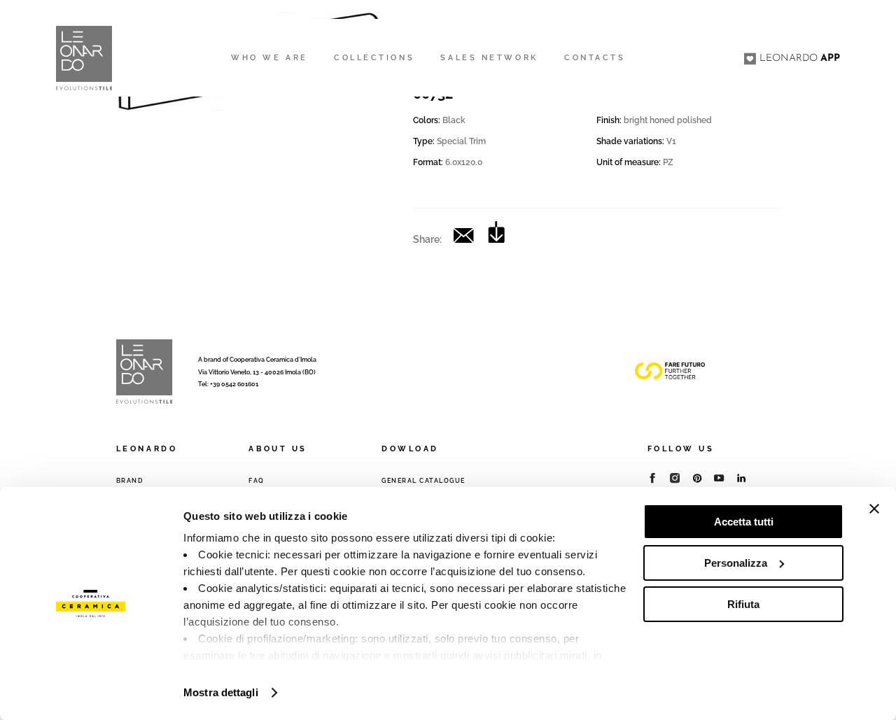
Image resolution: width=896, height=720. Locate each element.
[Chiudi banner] (874, 509)
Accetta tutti (744, 522)
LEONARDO (800, 58)
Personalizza (735, 563)
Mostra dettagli (220, 692)
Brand (130, 480)
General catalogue (423, 480)
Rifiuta (743, 604)
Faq (256, 480)
